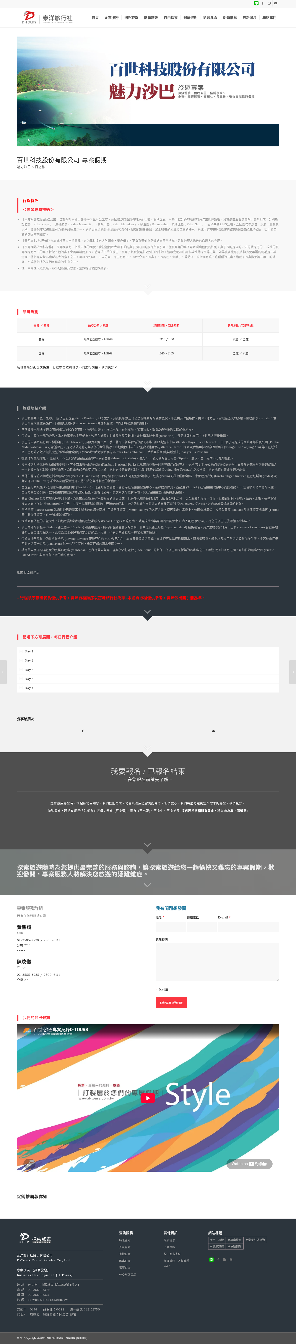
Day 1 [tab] (29, 651)
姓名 (160, 917)
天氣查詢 (124, 1247)
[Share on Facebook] (82, 731)
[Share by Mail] (213, 731)
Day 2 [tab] (29, 660)
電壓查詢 (124, 1268)
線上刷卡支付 (172, 1254)
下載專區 (169, 1247)
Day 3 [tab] (29, 670)
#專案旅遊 (235, 1240)
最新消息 (169, 1240)
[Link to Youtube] (276, 3)
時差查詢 (124, 1240)
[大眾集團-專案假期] (3, 672)
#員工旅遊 (217, 1240)
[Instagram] (224, 1259)
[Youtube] (231, 1259)
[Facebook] (218, 1259)
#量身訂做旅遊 (255, 1240)
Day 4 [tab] (29, 679)
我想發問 (162, 939)
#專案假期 (235, 1246)
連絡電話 (193, 917)
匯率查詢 (124, 1261)
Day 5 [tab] (29, 688)
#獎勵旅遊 (217, 1246)
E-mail (224, 917)
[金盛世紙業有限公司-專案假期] (292, 672)
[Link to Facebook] (263, 3)
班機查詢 (124, 1254)
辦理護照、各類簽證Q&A (176, 1263)
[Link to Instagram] (269, 3)
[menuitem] (95, 17)
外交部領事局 (127, 1275)
